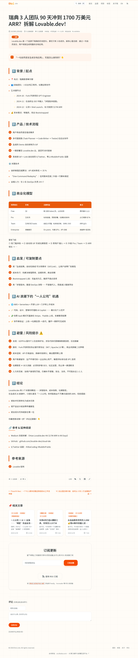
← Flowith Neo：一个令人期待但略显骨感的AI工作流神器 (29, 492)
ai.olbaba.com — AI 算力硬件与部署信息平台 (72, 653)
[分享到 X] (80, 479)
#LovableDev (76, 31)
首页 (90, 3)
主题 (96, 3)
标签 (108, 3)
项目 (102, 3)
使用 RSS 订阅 (51, 576)
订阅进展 (70, 563)
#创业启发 (68, 31)
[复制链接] (89, 479)
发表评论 (14, 625)
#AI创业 (47, 31)
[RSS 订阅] (127, 3)
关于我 (115, 3)
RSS (128, 648)
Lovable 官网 (18, 466)
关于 (123, 648)
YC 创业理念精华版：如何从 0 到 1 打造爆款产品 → (73, 492)
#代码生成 (53, 31)
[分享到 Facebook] (85, 479)
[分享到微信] (75, 479)
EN (122, 3)
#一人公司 (61, 31)
